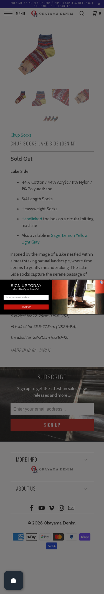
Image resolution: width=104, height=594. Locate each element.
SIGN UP (26, 307)
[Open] (13, 580)
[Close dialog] (101, 282)
